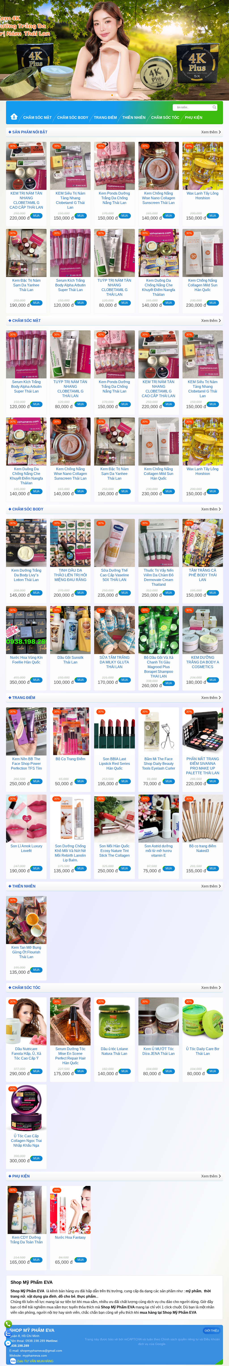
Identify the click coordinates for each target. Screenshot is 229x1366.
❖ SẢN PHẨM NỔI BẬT (27, 132)
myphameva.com (35, 1355)
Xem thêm (209, 132)
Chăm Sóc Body (72, 118)
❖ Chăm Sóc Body (25, 509)
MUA (36, 215)
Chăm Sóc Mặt (37, 118)
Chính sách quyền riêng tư (180, 1339)
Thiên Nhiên (134, 118)
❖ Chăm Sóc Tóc (24, 988)
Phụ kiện (193, 118)
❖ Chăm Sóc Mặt (24, 321)
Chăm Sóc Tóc (165, 118)
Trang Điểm (105, 118)
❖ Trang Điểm (21, 698)
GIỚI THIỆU (212, 1330)
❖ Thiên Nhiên (22, 886)
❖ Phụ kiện (19, 1176)
